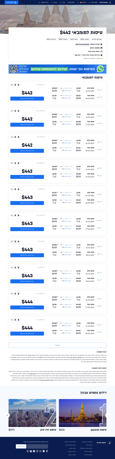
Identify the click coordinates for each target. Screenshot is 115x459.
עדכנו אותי (21, 446)
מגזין (63, 2)
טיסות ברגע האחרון (87, 442)
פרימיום (84, 2)
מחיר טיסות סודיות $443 (27, 203)
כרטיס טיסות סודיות (70, 445)
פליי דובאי (69, 357)
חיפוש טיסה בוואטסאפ (86, 448)
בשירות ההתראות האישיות (47, 380)
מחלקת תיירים (96, 39)
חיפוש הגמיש (32, 373)
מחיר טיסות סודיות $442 (27, 98)
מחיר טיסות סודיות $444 (27, 307)
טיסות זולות (94, 2)
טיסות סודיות (104, 2)
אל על (29, 355)
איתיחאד (79, 357)
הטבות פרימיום (88, 451)
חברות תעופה (45, 2)
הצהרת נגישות (72, 455)
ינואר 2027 (74, 39)
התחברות (10, 2)
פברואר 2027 (51, 39)
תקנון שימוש (72, 448)
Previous (107, 415)
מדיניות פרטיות (72, 451)
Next (7, 415)
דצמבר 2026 (84, 39)
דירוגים (55, 2)
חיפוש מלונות (71, 2)
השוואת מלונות (88, 455)
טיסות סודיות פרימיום (70, 442)
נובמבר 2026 (62, 39)
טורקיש (75, 357)
